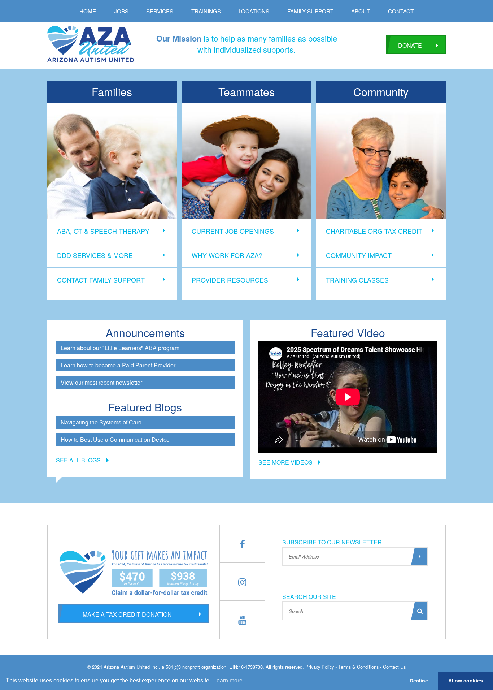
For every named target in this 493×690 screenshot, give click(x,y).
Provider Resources (230, 279)
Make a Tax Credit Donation (127, 614)
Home (87, 11)
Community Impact (359, 255)
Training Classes (357, 279)
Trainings (206, 11)
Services (159, 11)
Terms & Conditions (358, 666)
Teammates (246, 91)
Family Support (310, 11)
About (360, 11)
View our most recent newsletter (101, 382)
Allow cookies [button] (465, 680)
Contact (401, 11)
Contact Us (394, 666)
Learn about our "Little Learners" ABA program (120, 348)
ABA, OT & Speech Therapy (103, 231)
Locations (254, 11)
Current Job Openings (233, 231)
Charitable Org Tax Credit (374, 231)
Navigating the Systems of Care (101, 422)
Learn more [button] (228, 680)
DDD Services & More (95, 255)
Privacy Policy (319, 666)
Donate (410, 45)
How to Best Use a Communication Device (115, 439)
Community (381, 91)
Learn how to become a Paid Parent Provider (118, 365)
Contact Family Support (101, 279)
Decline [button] (419, 680)
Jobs (121, 11)
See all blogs (78, 460)
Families (112, 91)
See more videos (285, 462)
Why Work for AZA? (227, 255)
